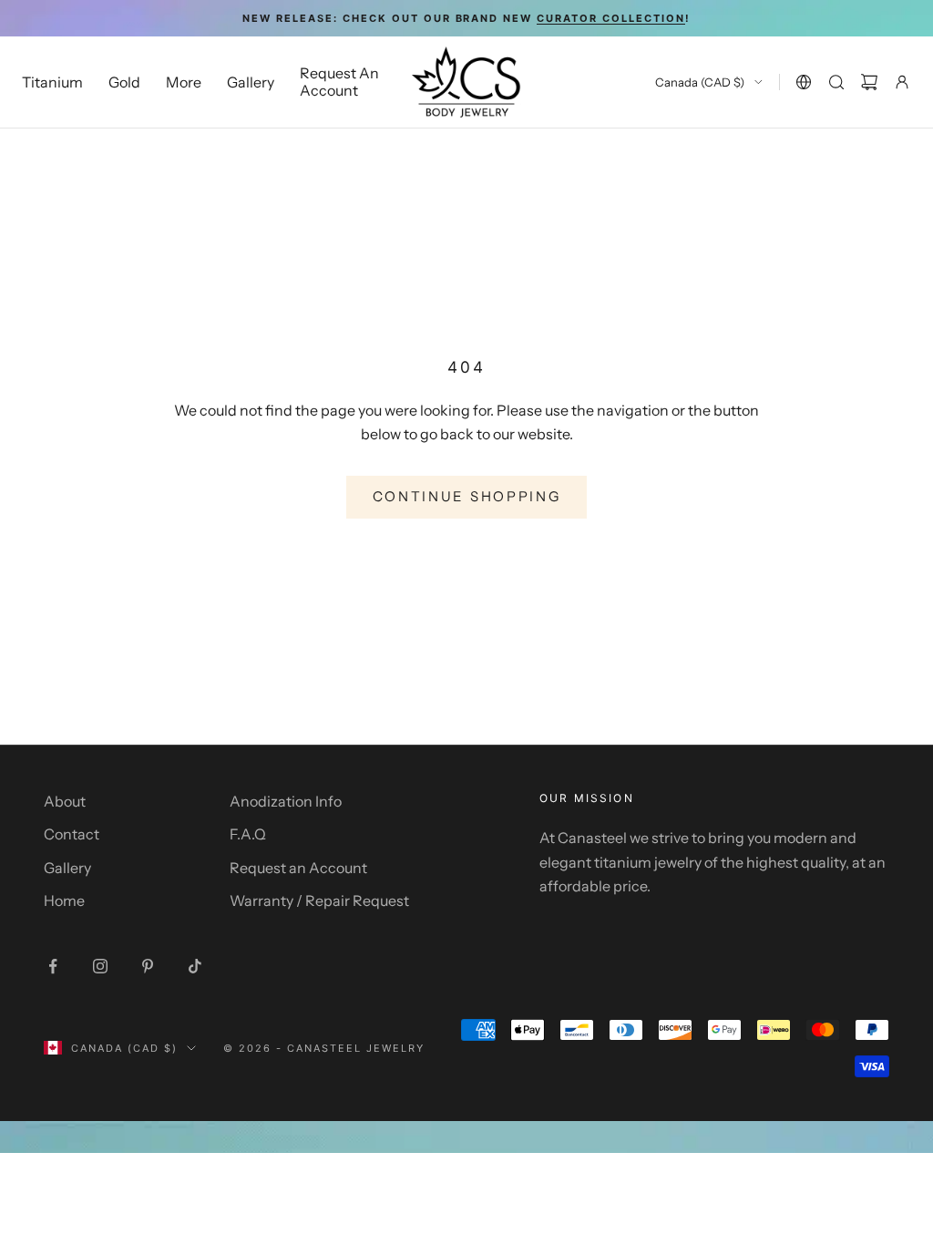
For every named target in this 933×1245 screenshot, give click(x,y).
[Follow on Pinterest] (147, 966)
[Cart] (869, 82)
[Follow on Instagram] (100, 966)
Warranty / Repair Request (319, 900)
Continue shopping (467, 496)
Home (64, 900)
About (65, 801)
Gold (124, 82)
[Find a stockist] (804, 82)
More (183, 82)
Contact (71, 834)
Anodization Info (286, 801)
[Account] (902, 82)
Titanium (52, 82)
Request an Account (298, 868)
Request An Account (339, 81)
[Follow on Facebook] (53, 966)
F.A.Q (248, 834)
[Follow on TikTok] (195, 966)
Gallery (250, 82)
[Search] (836, 82)
